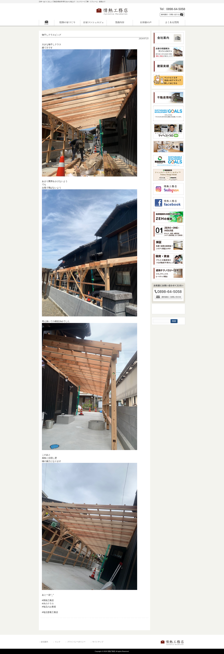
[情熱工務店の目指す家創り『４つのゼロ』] (67, 23)
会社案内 (44, 642)
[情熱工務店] (112, 16)
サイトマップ (97, 642)
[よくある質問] (172, 23)
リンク (57, 642)
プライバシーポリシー (76, 642)
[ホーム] (52, 23)
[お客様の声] (146, 23)
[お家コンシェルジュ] (93, 23)
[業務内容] (120, 23)
